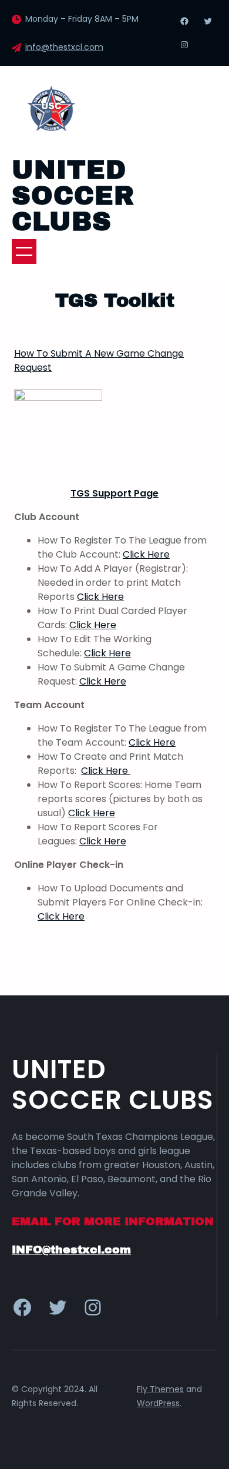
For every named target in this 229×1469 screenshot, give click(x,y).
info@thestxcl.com (64, 47)
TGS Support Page (114, 493)
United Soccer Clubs (73, 196)
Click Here (146, 554)
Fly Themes (160, 1389)
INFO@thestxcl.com (71, 1249)
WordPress (158, 1403)
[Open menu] (24, 251)
